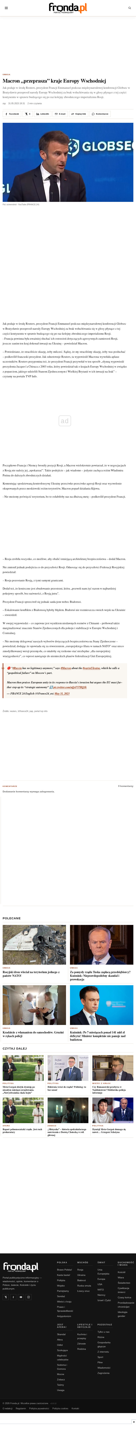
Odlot (60, 1345)
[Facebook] (13, 1297)
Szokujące (62, 1350)
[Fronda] (68, 8)
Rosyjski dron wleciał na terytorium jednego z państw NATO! (31, 974)
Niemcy (101, 1295)
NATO (101, 1289)
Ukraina (81, 1275)
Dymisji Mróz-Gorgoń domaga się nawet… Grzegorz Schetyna (109, 1130)
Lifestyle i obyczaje (84, 1326)
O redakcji (7, 1408)
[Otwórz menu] (6, 8)
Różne (101, 1337)
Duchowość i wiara (126, 1263)
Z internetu (103, 1351)
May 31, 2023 (62, 693)
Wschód (82, 1262)
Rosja (80, 1269)
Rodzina (81, 1349)
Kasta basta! (63, 1275)
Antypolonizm (64, 1316)
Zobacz (52, 1126)
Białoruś (81, 1280)
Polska (62, 1262)
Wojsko (61, 1285)
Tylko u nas (103, 1331)
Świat (101, 1262)
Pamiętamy (63, 1291)
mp (4, 103)
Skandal (61, 1334)
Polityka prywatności (39, 1408)
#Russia (17, 668)
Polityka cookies (60, 1408)
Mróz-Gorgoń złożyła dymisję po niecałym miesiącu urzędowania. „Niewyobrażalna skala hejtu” (19, 1089)
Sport (100, 1357)
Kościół (121, 1272)
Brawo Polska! (64, 1269)
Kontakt (75, 1408)
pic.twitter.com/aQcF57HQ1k (70, 687)
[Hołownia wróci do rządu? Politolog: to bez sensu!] (68, 1068)
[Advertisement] (68, 45)
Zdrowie (81, 1343)
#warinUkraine (91, 668)
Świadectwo (124, 1282)
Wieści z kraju (101, 1083)
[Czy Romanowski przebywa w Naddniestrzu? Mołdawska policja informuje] (112, 1068)
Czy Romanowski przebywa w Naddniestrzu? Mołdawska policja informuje (109, 1089)
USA (100, 1284)
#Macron (66, 668)
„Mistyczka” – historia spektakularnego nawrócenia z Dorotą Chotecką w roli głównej (67, 1132)
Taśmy (60, 1384)
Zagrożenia (103, 1373)
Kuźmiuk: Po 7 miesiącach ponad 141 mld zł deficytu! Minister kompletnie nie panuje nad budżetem (98, 1036)
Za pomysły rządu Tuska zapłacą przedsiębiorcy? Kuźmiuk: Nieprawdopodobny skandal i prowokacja (100, 975)
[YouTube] (21, 1297)
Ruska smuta (84, 1285)
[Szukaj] (129, 8)
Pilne (100, 1362)
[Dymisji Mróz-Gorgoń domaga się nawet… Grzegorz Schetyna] (112, 1110)
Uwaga (6, 74)
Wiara (121, 1277)
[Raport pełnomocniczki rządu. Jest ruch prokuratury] (23, 1110)
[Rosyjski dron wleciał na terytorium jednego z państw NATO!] (34, 945)
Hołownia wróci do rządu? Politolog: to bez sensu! (67, 1088)
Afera (6, 1126)
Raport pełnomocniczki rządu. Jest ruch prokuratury (22, 1130)
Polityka (8, 1083)
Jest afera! (62, 1326)
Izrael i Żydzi (104, 1300)
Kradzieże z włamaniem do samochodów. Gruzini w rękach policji (33, 1034)
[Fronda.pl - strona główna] (26, 1267)
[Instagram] (29, 1297)
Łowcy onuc (83, 1291)
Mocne (60, 1374)
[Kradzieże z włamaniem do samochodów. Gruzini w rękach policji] (34, 1005)
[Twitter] (6, 1297)
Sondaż (61, 1296)
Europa (101, 1279)
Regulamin (21, 1408)
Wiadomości (104, 1367)
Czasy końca (124, 1297)
